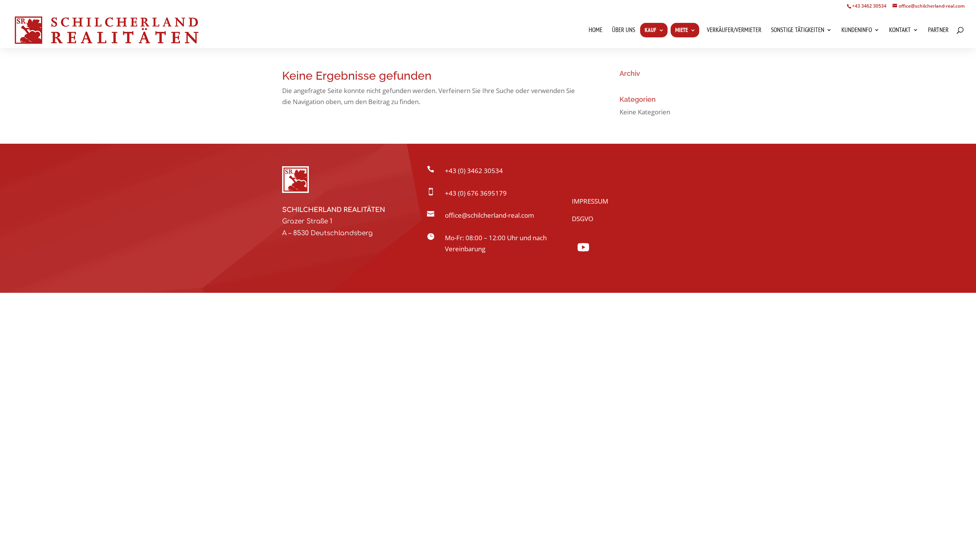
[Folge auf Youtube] (583, 247)
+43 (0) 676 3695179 (476, 193)
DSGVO (582, 218)
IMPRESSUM (590, 201)
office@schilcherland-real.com (489, 215)
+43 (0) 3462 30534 (474, 170)
